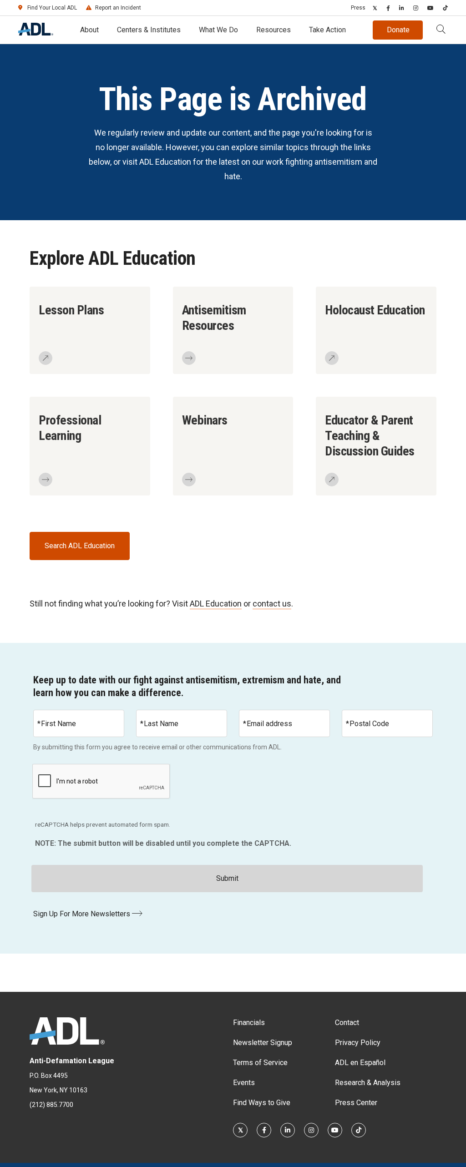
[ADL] (35, 33)
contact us (272, 603)
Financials (249, 1022)
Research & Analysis (367, 1082)
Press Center (356, 1102)
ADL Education (216, 603)
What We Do (218, 29)
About (89, 29)
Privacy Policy (357, 1042)
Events (244, 1082)
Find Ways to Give (261, 1102)
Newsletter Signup (262, 1042)
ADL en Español (360, 1062)
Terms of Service (260, 1062)
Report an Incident (118, 8)
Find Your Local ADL (52, 8)
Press (358, 8)
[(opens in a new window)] (375, 7)
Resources (273, 29)
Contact (347, 1022)
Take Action (327, 29)
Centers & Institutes (149, 29)
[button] (441, 30)
